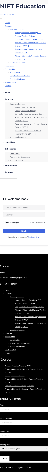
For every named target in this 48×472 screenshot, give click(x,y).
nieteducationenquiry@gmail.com (13, 277)
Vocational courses (17, 62)
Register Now (34, 237)
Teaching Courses (17, 29)
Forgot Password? (37, 222)
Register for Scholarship (20, 75)
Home (7, 22)
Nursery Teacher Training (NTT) (28, 32)
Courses (8, 26)
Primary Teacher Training (25, 36)
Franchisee (9, 65)
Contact (8, 85)
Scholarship (10, 69)
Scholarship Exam (17, 79)
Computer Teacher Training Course (29, 39)
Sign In (24, 231)
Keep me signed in (14, 222)
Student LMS (10, 82)
